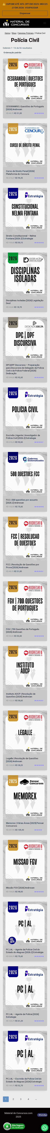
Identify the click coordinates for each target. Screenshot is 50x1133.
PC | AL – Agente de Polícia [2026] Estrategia (22, 1016)
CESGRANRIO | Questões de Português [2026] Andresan (25, 108)
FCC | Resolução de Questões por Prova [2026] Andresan (22, 566)
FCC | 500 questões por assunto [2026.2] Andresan (22, 501)
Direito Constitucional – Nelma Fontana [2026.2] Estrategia (21, 237)
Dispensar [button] (25, 13)
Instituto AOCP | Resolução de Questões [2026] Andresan (20, 695)
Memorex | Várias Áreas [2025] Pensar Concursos (25, 825)
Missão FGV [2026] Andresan (20, 887)
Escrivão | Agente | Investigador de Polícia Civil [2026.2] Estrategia (23, 437)
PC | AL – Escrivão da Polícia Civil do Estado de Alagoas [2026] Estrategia (24, 1080)
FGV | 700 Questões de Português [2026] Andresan (22, 631)
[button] (44, 1127)
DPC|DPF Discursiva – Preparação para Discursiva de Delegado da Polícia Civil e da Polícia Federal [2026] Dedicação (25, 369)
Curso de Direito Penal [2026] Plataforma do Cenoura (20, 173)
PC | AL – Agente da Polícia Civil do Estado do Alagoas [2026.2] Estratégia (24, 951)
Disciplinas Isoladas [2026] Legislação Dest (24, 302)
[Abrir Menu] (44, 23)
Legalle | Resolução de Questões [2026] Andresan (22, 760)
